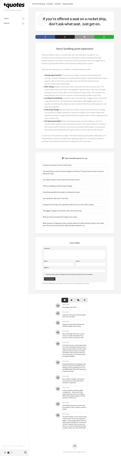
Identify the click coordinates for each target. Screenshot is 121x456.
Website (46, 267)
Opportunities (67, 4)
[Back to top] (75, 446)
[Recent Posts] (64, 300)
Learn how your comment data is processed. (76, 283)
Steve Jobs (65, 304)
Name (46, 261)
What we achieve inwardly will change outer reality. (60, 217)
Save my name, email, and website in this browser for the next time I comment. (69, 274)
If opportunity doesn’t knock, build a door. (57, 165)
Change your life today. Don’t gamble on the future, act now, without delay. (68, 205)
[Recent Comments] (78, 300)
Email (78, 261)
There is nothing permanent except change (57, 186)
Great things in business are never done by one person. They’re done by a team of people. (74, 407)
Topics (6, 18)
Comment (47, 248)
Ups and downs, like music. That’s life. (55, 198)
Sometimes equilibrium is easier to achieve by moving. (61, 192)
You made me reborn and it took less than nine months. (61, 180)
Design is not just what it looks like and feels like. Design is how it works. (73, 325)
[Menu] (23, 18)
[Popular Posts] (71, 300)
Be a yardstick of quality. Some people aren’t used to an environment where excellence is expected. (73, 380)
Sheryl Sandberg (38, 4)
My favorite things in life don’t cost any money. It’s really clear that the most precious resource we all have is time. (73, 335)
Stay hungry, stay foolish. (69, 307)
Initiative (57, 4)
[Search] (25, 452)
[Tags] (84, 300)
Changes (49, 4)
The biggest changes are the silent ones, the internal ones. (62, 211)
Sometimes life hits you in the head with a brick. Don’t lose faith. (74, 316)
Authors (7, 23)
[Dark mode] (8, 452)
